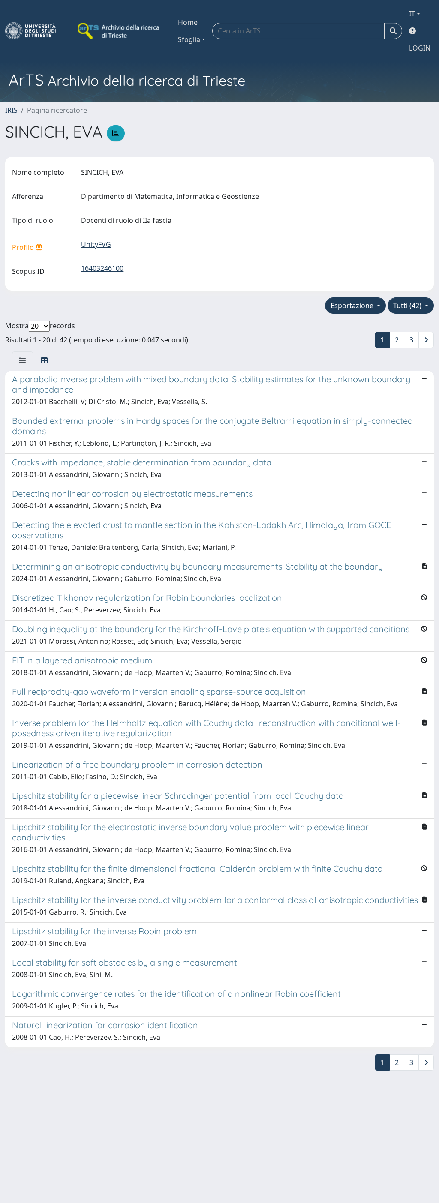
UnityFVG (96, 244)
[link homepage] (34, 31)
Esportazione (353, 305)
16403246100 (102, 268)
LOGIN (419, 48)
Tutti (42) (408, 305)
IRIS (11, 110)
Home (188, 22)
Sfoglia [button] (189, 39)
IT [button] (412, 13)
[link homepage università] (119, 31)
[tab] (22, 360)
